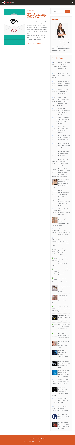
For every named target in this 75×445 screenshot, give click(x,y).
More (29, 43)
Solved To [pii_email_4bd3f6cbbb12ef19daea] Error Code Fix (37, 15)
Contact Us (33, 438)
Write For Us (41, 438)
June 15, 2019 (30, 10)
